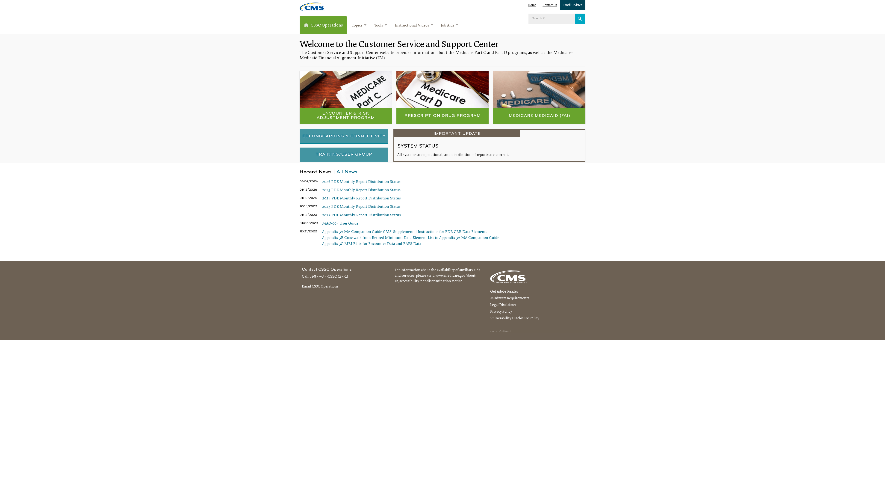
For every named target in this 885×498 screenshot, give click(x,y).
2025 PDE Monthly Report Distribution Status (361, 190)
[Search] (580, 19)
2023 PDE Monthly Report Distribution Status (361, 207)
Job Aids (447, 26)
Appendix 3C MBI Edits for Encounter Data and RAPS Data (371, 244)
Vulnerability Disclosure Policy (514, 318)
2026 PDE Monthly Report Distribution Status (361, 182)
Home (532, 5)
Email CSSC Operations (320, 286)
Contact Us (550, 5)
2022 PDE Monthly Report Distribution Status (361, 215)
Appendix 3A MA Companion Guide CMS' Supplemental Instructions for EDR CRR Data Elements (404, 232)
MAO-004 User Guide (340, 224)
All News (346, 172)
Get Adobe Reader (504, 291)
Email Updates (572, 5)
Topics (357, 26)
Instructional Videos (412, 26)
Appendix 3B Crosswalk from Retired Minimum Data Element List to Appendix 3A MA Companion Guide (410, 238)
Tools (378, 26)
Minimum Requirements (509, 298)
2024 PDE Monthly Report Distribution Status (361, 198)
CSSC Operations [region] (327, 25)
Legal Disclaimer (503, 305)
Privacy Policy (501, 312)
